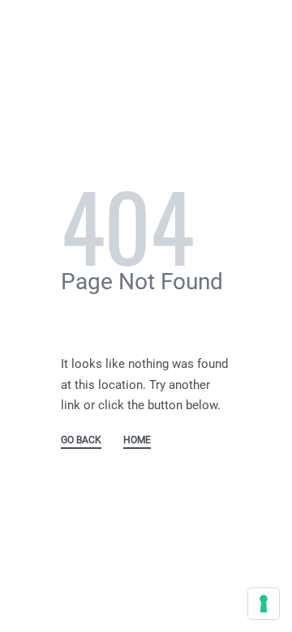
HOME (137, 440)
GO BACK (81, 440)
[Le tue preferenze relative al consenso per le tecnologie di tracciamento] (263, 603)
